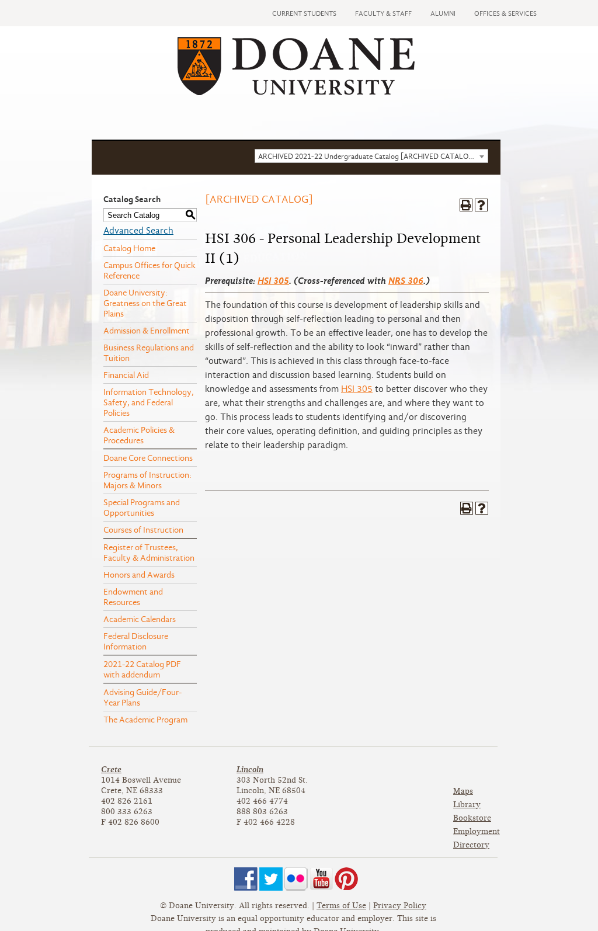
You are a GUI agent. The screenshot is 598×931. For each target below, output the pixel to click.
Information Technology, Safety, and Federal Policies (148, 402)
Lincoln (250, 769)
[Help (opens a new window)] (481, 205)
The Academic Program (145, 719)
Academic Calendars (139, 619)
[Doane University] (296, 92)
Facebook (246, 879)
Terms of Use (341, 906)
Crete (111, 769)
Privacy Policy (399, 906)
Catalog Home (129, 248)
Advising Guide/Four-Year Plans (142, 697)
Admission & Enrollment (146, 330)
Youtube (321, 879)
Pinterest (346, 879)
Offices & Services (505, 13)
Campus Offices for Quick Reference (149, 270)
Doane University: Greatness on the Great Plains (145, 303)
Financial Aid (126, 375)
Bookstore (472, 818)
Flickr (296, 879)
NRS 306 (405, 280)
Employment (476, 831)
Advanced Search (138, 230)
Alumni (443, 13)
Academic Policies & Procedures (139, 435)
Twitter (271, 879)
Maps (463, 791)
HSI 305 (273, 280)
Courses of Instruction (143, 529)
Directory (471, 845)
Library (467, 805)
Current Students (304, 13)
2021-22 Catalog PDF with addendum (142, 669)
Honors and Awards (139, 574)
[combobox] (371, 156)
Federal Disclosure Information (135, 641)
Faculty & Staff (383, 13)
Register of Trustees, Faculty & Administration (148, 552)
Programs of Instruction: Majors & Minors (147, 480)
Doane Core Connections (148, 458)
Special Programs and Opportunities (141, 507)
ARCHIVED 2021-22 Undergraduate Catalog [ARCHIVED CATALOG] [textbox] (367, 156)
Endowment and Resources (133, 596)
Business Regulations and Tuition (148, 352)
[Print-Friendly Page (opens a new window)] (466, 205)
